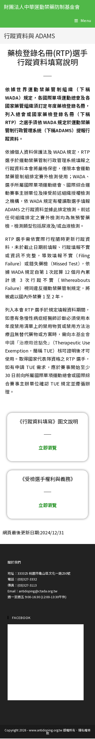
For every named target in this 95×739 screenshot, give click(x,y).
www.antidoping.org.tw (45, 730)
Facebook (21, 617)
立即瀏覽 (48, 447)
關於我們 (14, 562)
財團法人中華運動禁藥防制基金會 (42, 6)
